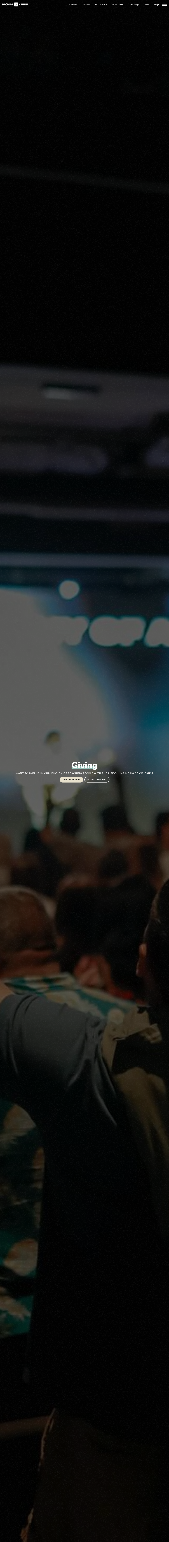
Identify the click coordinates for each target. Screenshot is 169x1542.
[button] (164, 4)
